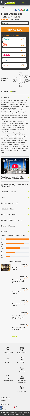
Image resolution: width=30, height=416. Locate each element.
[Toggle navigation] (27, 3)
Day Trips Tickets (22, 363)
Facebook (5, 407)
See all (15, 336)
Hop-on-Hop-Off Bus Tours (21, 353)
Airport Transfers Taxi (8, 353)
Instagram (5, 409)
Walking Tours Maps (8, 380)
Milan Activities (8, 6)
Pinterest (18, 407)
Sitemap (3, 400)
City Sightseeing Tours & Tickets (22, 381)
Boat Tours (8, 363)
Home (2, 6)
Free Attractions (22, 391)
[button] (3, 23)
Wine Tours (22, 371)
